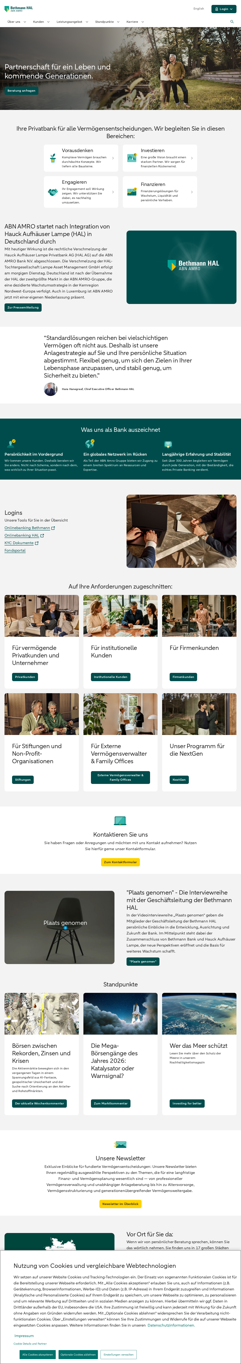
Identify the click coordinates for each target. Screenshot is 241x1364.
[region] (120, 1307)
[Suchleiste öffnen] (232, 22)
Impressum (24, 1335)
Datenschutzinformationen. (171, 1325)
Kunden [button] (38, 22)
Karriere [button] (132, 22)
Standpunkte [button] (104, 22)
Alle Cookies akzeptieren (37, 1354)
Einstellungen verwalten (118, 1354)
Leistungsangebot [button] (69, 22)
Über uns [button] (14, 22)
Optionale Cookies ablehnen (78, 1354)
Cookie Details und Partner (30, 1344)
